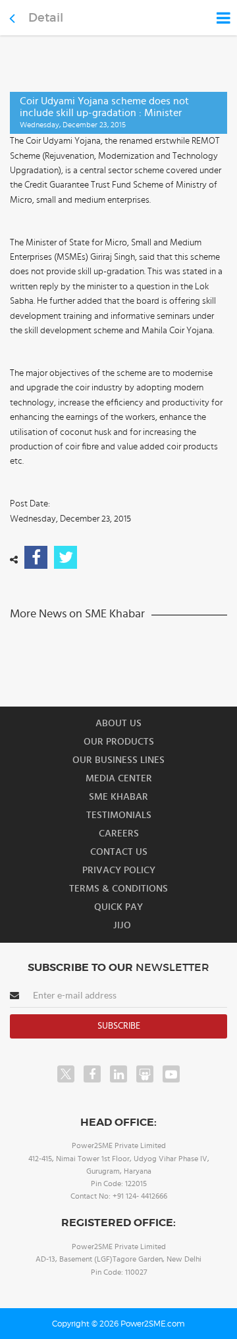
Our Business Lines (118, 760)
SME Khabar (118, 797)
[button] (118, 669)
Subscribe (118, 1026)
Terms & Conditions (118, 889)
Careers (119, 833)
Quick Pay (118, 907)
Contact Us (118, 852)
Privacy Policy (118, 870)
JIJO (122, 925)
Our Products (119, 742)
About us (118, 723)
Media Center (119, 778)
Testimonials (118, 815)
